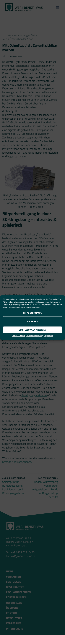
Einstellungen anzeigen (32, 329)
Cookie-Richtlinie (18, 335)
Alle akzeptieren (32, 313)
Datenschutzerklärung (11, 304)
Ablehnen (32, 321)
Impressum (48, 335)
